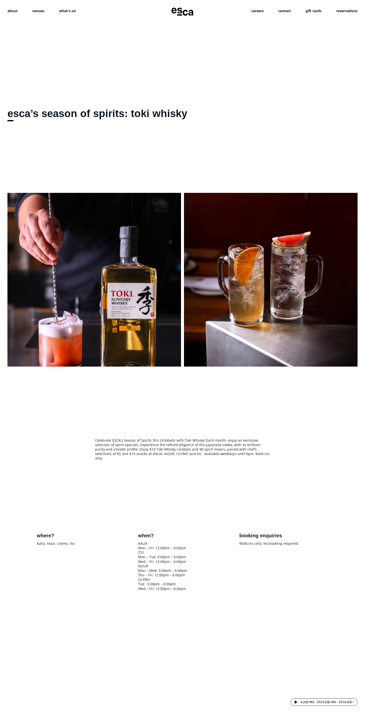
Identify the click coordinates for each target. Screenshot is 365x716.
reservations (347, 10)
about (12, 10)
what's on (67, 10)
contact (284, 10)
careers (257, 10)
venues (38, 10)
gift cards (314, 10)
